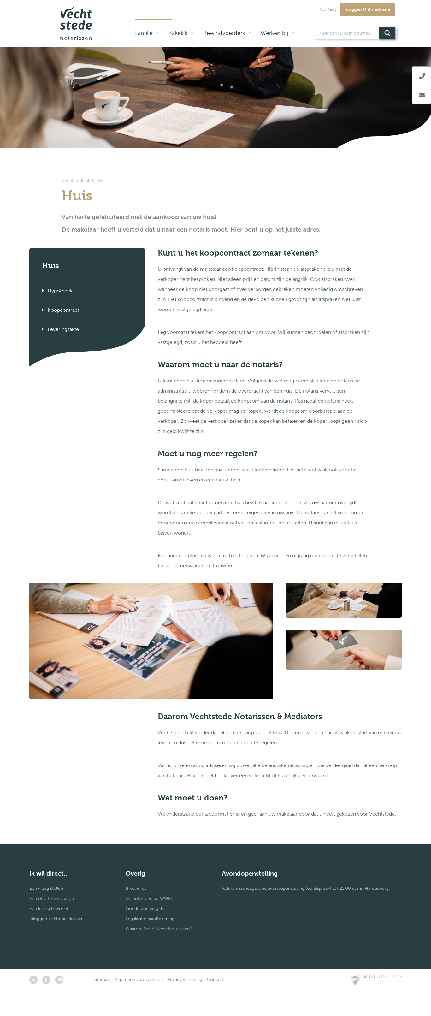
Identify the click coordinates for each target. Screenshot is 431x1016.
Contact (328, 9)
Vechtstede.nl (75, 180)
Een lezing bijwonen (49, 908)
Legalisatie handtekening (150, 918)
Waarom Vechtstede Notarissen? (159, 928)
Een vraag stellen (46, 888)
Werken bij (274, 33)
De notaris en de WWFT (149, 898)
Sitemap (101, 979)
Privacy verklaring (185, 979)
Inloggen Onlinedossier (367, 9)
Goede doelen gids (145, 908)
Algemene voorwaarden (139, 979)
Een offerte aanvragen (51, 898)
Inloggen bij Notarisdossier (56, 918)
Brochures (136, 888)
